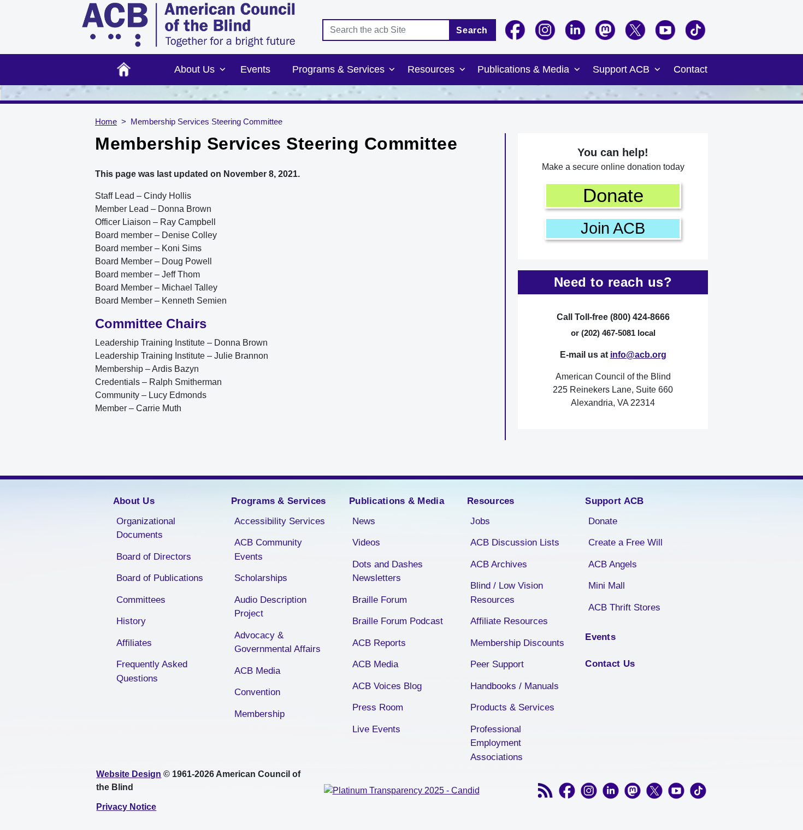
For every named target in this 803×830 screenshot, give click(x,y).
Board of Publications (159, 578)
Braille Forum (379, 600)
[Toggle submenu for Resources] (462, 70)
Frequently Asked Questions (151, 671)
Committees (141, 600)
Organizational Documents (145, 528)
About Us (194, 69)
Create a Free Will (625, 542)
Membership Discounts (517, 643)
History (131, 621)
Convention (257, 692)
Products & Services (512, 707)
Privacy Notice (126, 806)
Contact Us (610, 664)
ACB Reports (379, 643)
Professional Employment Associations (496, 743)
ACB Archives (498, 564)
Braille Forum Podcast (397, 621)
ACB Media (257, 671)
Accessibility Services (279, 521)
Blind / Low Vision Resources (506, 592)
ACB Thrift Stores (624, 607)
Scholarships (260, 578)
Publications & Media (523, 69)
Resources (431, 69)
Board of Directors (153, 557)
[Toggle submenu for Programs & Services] (392, 70)
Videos (366, 542)
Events (255, 69)
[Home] (188, 25)
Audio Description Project (270, 607)
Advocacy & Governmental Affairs (277, 642)
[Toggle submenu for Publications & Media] (577, 70)
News (363, 521)
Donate (613, 195)
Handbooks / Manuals (514, 686)
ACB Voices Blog (387, 686)
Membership (259, 714)
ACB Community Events (268, 549)
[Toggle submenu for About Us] (222, 70)
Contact (690, 69)
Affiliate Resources (509, 621)
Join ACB (613, 228)
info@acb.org (638, 354)
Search (472, 30)
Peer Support (497, 664)
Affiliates (134, 643)
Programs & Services (338, 69)
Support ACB (621, 69)
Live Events (376, 729)
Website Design (128, 774)
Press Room (377, 707)
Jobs (480, 521)
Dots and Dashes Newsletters (387, 571)
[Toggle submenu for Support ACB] (657, 70)
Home (123, 69)
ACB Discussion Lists (514, 542)
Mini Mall (606, 585)
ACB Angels (612, 564)
